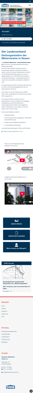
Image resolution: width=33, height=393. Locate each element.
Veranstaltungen (6, 334)
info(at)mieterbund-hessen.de (11, 372)
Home (3, 306)
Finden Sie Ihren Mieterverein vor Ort (12, 131)
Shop (3, 316)
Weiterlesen (6, 291)
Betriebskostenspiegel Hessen (9, 331)
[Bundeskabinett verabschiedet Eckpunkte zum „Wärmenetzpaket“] (14, 271)
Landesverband (5, 336)
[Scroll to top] (29, 389)
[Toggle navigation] (30, 5)
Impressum (4, 311)
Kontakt (4, 308)
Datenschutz (5, 314)
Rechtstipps (4, 342)
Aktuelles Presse (6, 339)
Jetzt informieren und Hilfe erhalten (13, 22)
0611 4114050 (8, 39)
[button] (2, 17)
